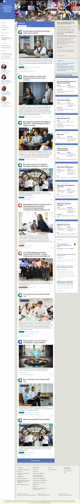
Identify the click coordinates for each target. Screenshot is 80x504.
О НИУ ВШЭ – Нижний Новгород (23, 469)
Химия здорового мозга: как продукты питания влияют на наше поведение (35, 341)
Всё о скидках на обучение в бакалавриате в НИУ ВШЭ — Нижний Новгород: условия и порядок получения (37, 123)
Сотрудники (3, 29)
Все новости (35, 460)
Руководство (19, 471)
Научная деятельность (5, 27)
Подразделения (20, 476)
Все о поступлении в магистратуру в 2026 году (36, 380)
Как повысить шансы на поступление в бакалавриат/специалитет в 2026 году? (35, 165)
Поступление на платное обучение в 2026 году (36, 295)
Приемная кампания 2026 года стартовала (36, 419)
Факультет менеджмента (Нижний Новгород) (7, 8)
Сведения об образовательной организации (23, 474)
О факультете (4, 25)
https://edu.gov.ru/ (41, 493)
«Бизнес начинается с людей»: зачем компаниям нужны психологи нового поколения (34, 78)
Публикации (60, 239)
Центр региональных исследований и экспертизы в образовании (6, 38)
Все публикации (60, 290)
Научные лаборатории (52, 469)
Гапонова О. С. (65, 269)
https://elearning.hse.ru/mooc (64, 493)
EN (70, 1)
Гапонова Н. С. (59, 269)
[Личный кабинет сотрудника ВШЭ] (75, 1)
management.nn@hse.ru (7, 58)
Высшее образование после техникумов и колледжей (38, 476)
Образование (36, 467)
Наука (49, 467)
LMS (64, 472)
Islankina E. (64, 284)
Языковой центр (36, 484)
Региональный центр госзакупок (39, 482)
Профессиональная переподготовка (40, 480)
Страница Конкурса (60, 55)
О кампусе (20, 467)
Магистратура (35, 471)
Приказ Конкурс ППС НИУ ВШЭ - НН (66, 46)
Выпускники (35, 486)
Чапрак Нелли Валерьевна (6, 94)
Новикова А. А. (66, 248)
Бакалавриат (35, 469)
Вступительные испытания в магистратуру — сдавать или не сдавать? (37, 32)
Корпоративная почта (68, 470)
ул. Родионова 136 (4, 55)
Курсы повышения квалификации (39, 478)
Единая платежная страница (22, 484)
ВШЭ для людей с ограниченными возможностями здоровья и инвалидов (23, 481)
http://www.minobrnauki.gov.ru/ (23, 493)
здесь (66, 500)
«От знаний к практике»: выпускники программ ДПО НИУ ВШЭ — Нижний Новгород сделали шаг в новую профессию (36, 254)
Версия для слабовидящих (22, 478)
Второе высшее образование (38, 473)
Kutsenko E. (59, 284)
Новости (22, 23)
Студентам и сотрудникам (67, 468)
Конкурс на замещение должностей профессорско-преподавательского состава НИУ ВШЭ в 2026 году (66, 23)
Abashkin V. (68, 284)
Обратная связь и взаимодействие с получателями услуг (40, 489)
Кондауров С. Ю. (60, 257)
